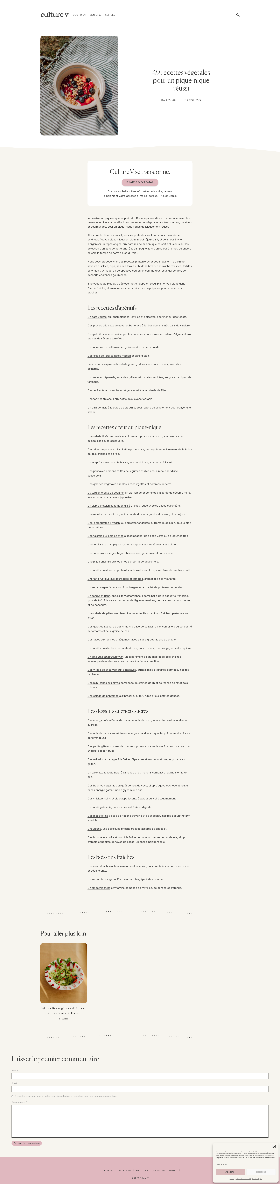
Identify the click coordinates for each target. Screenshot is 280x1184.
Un (105, 656)
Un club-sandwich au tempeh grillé (109, 505)
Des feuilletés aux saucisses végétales (112, 390)
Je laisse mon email (140, 182)
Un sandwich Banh (99, 595)
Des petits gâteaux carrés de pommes (111, 746)
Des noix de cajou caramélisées (107, 733)
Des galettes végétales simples (107, 484)
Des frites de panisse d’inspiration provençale (116, 449)
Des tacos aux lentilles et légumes (109, 639)
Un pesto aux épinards (101, 377)
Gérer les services (222, 1164)
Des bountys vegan (100, 785)
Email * (15, 1083)
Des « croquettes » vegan (104, 522)
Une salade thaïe (98, 436)
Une (94, 828)
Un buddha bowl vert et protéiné (107, 570)
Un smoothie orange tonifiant (105, 879)
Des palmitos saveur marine (105, 334)
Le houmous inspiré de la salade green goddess (117, 364)
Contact (109, 1170)
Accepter (230, 1171)
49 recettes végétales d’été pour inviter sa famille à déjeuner (64, 1011)
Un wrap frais (96, 462)
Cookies (232, 1179)
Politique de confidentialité (243, 1179)
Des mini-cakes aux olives (104, 682)
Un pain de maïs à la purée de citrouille (111, 407)
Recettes (63, 1019)
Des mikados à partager (102, 759)
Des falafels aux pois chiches (106, 535)
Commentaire (19, 1102)
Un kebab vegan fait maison (105, 587)
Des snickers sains (99, 798)
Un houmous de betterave (104, 347)
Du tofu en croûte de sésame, (106, 492)
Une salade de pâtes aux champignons (111, 613)
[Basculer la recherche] (238, 14)
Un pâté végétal (97, 316)
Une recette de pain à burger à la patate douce (116, 514)
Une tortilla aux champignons (105, 544)
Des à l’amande (105, 720)
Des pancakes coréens (102, 471)
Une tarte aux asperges (102, 553)
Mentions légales (257, 1179)
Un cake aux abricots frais (103, 772)
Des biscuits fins (98, 815)
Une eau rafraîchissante (102, 866)
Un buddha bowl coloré (102, 648)
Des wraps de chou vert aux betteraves (112, 669)
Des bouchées (105, 837)
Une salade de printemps (103, 695)
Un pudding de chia (99, 807)
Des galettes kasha (99, 626)
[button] (274, 1146)
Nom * (15, 1070)
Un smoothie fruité (99, 887)
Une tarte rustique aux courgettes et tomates (115, 578)
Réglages (261, 1171)
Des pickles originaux (101, 325)
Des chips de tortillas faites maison (109, 355)
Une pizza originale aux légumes (107, 561)
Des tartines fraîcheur (101, 398)
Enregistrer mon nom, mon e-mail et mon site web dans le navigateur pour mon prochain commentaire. (66, 1096)
